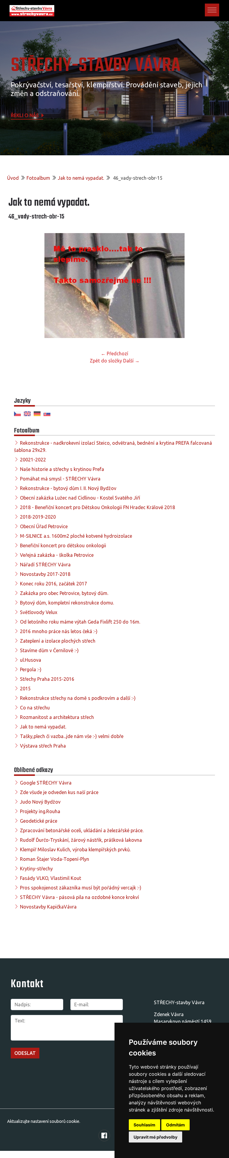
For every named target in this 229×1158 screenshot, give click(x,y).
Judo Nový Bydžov (40, 801)
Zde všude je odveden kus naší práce (59, 792)
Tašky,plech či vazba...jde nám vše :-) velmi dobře (71, 736)
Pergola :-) (30, 669)
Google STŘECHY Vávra (46, 782)
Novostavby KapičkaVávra (48, 906)
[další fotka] (211, 285)
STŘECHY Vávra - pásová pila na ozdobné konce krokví (79, 897)
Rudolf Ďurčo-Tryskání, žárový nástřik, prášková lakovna (81, 840)
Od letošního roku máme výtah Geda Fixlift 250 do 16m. (80, 621)
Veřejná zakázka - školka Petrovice (57, 555)
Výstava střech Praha (43, 745)
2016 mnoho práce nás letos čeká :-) (59, 631)
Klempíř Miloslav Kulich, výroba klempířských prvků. (75, 849)
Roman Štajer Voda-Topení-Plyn (54, 859)
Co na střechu (35, 707)
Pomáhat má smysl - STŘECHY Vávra (60, 478)
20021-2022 (33, 459)
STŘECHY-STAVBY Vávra (95, 65)
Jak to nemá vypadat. (81, 178)
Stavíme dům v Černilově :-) (49, 650)
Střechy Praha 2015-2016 (47, 679)
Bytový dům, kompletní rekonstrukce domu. (67, 602)
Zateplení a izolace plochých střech (57, 641)
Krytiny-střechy (36, 868)
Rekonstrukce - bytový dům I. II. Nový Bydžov (68, 488)
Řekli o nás (25, 115)
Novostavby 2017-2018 (45, 574)
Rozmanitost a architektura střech (57, 717)
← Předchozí (114, 353)
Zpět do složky (106, 360)
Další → (131, 360)
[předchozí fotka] (18, 285)
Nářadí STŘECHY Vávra (45, 564)
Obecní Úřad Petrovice (44, 526)
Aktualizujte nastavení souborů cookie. (43, 1121)
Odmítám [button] (175, 1124)
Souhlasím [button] (144, 1124)
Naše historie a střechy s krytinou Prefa (62, 469)
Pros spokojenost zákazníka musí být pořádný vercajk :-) (80, 887)
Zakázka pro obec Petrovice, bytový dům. (64, 593)
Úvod (13, 178)
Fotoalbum (38, 178)
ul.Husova (30, 660)
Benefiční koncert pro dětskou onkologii (63, 545)
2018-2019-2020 (38, 517)
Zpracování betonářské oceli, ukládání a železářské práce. (81, 830)
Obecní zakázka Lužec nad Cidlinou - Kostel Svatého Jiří (80, 497)
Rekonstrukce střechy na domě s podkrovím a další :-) (78, 698)
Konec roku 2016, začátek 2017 (53, 583)
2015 (25, 688)
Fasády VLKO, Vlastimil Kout (50, 878)
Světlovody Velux (38, 612)
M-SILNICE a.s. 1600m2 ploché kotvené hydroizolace (76, 536)
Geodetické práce (38, 821)
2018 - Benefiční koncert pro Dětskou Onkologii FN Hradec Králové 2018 (97, 507)
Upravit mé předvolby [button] (155, 1137)
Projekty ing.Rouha (40, 811)
